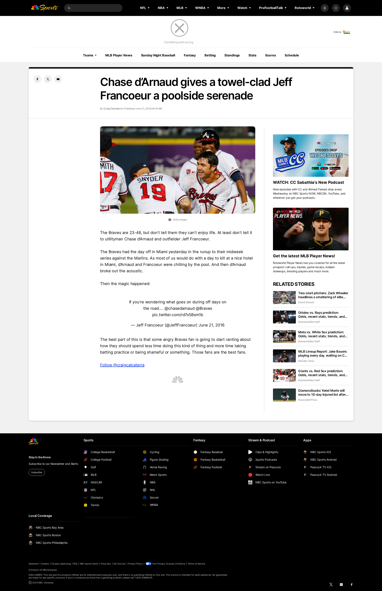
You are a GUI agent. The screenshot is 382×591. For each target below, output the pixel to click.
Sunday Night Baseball (158, 55)
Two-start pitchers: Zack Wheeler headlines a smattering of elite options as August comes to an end (323, 295)
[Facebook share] (37, 79)
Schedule (292, 55)
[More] (325, 8)
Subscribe (36, 472)
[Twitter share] (48, 79)
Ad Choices (119, 563)
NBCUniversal (50, 569)
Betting (210, 55)
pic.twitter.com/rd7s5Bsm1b (177, 314)
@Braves (204, 308)
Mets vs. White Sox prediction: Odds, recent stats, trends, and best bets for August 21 (321, 334)
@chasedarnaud (180, 308)
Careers (45, 563)
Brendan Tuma (306, 360)
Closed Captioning (61, 563)
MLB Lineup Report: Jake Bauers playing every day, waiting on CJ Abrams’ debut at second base (322, 353)
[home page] (44, 8)
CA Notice (180, 563)
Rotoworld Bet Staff (309, 321)
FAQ (75, 563)
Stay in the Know (40, 457)
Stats (252, 55)
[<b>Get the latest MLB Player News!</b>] (311, 229)
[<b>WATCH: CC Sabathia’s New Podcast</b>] (311, 155)
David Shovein (306, 302)
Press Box (106, 563)
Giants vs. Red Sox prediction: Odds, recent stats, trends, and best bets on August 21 (321, 373)
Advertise (34, 563)
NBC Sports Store (89, 563)
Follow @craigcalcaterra (122, 365)
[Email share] (58, 79)
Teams (88, 55)
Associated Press (307, 399)
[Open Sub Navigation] (149, 8)
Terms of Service (196, 563)
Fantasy (190, 55)
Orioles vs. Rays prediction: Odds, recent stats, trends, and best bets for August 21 (321, 315)
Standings (232, 55)
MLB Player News (118, 55)
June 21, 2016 (211, 325)
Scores (270, 55)
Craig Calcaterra (113, 108)
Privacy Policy (135, 563)
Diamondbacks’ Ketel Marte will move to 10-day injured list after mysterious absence (322, 392)
